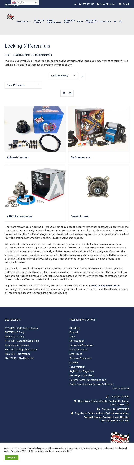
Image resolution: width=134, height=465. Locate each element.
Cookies (73, 362)
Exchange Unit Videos (81, 375)
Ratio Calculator (78, 349)
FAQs (72, 336)
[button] (121, 21)
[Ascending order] (82, 76)
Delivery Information (81, 345)
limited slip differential (106, 285)
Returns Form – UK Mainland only (87, 379)
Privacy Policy (77, 366)
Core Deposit (76, 340)
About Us (74, 328)
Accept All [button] (12, 457)
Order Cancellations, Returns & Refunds (91, 384)
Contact (73, 332)
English (20, 2)
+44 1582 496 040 (119, 396)
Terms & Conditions (80, 358)
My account (75, 353)
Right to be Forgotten (81, 371)
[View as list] (70, 93)
